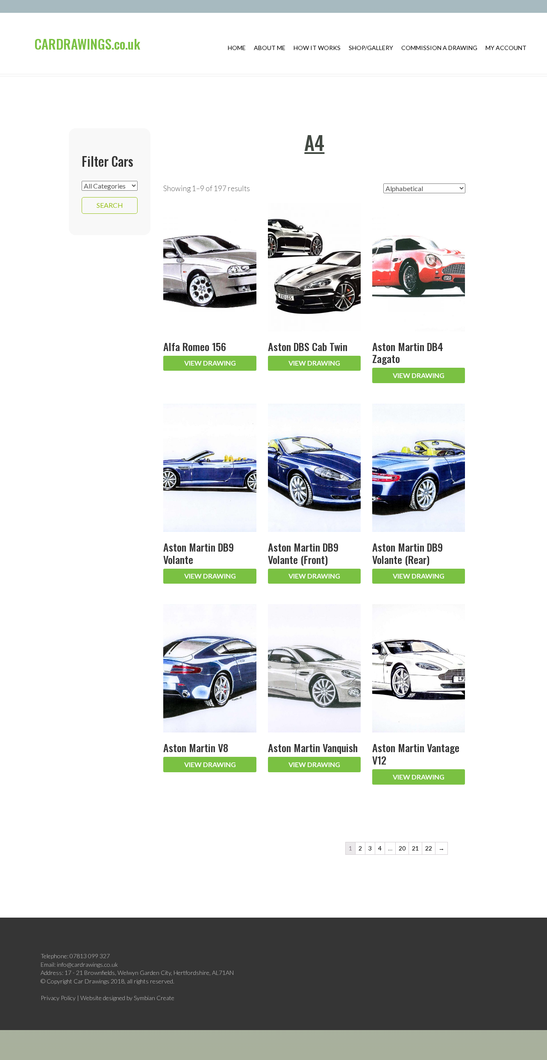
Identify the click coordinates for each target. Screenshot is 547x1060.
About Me (269, 47)
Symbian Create (154, 997)
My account (505, 47)
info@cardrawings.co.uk (87, 964)
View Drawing (210, 363)
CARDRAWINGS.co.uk (87, 43)
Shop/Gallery (371, 47)
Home (237, 47)
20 (402, 848)
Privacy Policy (58, 997)
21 (415, 848)
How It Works (317, 47)
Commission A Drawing (439, 47)
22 (428, 848)
